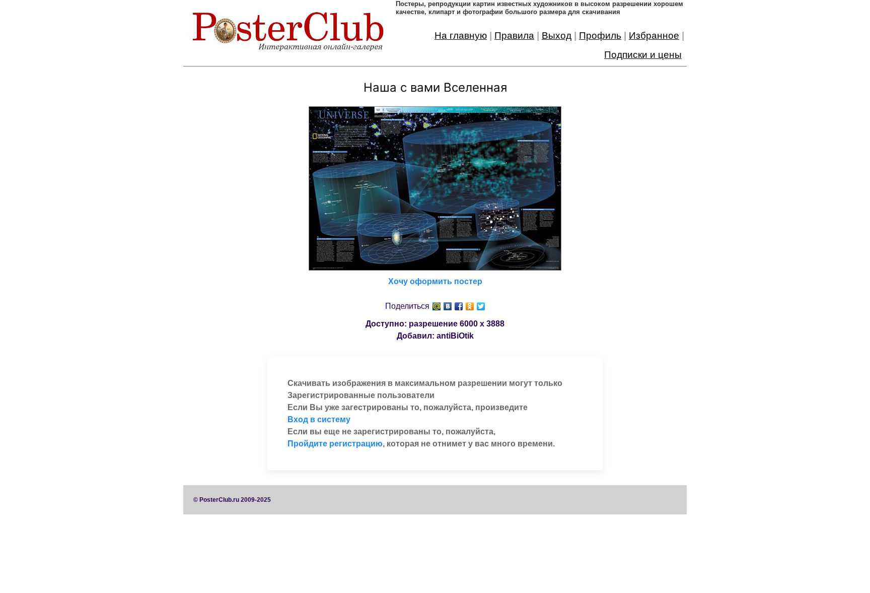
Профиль (600, 35)
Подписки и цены (643, 54)
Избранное (654, 35)
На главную (460, 35)
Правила (514, 35)
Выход (556, 35)
